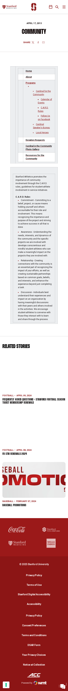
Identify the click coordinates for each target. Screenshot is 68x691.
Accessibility (35, 603)
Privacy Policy (35, 575)
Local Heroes (42, 132)
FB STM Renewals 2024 (14, 454)
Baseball (7, 501)
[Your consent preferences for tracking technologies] (6, 685)
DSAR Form (34, 645)
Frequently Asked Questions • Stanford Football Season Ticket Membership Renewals (33, 401)
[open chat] (63, 685)
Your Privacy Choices (34, 654)
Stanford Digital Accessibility (35, 594)
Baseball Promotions (14, 505)
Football (8, 395)
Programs (31, 83)
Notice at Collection (34, 664)
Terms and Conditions (33, 635)
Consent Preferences (34, 625)
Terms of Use (34, 585)
